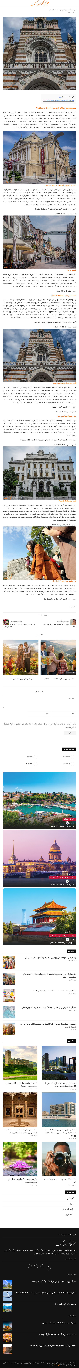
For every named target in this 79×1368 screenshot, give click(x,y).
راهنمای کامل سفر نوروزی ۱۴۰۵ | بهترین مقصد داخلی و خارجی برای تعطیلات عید (47, 1025)
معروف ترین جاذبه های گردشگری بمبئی (59, 1322)
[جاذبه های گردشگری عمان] (7, 1307)
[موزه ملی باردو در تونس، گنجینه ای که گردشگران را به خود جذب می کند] (20, 1109)
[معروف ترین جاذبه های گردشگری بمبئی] (7, 1326)
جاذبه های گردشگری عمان (65, 1304)
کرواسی (73, 607)
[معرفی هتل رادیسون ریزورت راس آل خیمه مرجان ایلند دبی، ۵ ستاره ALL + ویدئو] (59, 1109)
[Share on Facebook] (36, 615)
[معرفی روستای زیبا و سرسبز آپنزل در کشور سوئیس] (7, 1284)
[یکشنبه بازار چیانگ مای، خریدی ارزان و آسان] (7, 1337)
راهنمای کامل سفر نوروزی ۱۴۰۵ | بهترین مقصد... (20, 679)
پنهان (60, 97)
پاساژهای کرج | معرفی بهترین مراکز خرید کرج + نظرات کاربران (50, 957)
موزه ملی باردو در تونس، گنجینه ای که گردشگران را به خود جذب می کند (20, 1131)
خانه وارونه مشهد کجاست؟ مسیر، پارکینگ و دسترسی (53, 990)
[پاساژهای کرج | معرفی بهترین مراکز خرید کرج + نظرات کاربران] (9, 962)
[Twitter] (43, 1269)
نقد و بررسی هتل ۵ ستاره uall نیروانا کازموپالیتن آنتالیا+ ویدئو (60, 1085)
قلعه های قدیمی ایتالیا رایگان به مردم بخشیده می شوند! (21, 1085)
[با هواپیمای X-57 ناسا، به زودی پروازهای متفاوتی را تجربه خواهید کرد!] (7, 1296)
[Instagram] (36, 1269)
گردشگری (69, 1214)
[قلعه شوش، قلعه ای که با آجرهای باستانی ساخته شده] (7, 1349)
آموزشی (70, 1198)
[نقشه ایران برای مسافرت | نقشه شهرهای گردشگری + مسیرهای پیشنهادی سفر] (58, 657)
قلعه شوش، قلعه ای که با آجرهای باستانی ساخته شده (53, 1345)
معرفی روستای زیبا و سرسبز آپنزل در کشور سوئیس (54, 1281)
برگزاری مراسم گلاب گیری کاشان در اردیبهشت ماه (22, 1181)
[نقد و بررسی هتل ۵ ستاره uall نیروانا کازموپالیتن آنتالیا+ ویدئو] (59, 1063)
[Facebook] (49, 1269)
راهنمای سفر (68, 1209)
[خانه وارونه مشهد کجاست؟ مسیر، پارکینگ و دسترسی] (9, 995)
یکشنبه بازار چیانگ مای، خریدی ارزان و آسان (57, 1334)
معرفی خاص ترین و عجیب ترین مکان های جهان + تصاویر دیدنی (48, 1007)
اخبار (71, 1204)
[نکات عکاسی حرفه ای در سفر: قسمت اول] (59, 1159)
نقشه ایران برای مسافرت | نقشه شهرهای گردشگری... (58, 679)
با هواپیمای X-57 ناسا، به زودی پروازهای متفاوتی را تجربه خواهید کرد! (46, 1292)
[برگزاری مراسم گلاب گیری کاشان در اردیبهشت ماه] (20, 1159)
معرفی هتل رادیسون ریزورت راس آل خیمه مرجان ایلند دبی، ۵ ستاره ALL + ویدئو (60, 1132)
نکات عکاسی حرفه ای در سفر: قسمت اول (60, 1181)
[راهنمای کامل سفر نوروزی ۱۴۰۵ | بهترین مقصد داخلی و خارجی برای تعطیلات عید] (20, 657)
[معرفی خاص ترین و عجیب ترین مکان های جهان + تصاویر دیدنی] (9, 1012)
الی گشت (57, 1365)
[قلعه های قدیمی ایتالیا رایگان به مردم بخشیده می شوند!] (20, 1063)
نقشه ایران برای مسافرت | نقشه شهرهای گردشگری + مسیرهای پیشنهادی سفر (49, 976)
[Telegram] (30, 1269)
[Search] (1, 3)
